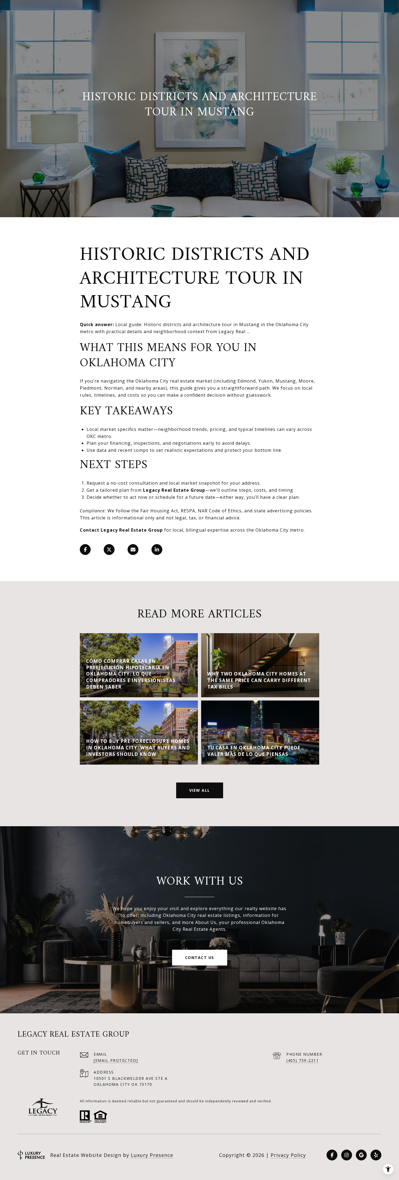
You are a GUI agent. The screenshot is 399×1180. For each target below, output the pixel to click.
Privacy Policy (288, 1155)
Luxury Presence (152, 1155)
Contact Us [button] (199, 957)
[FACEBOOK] (332, 1155)
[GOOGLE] (361, 1155)
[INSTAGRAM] (346, 1155)
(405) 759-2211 (302, 1060)
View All (199, 790)
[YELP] (375, 1155)
